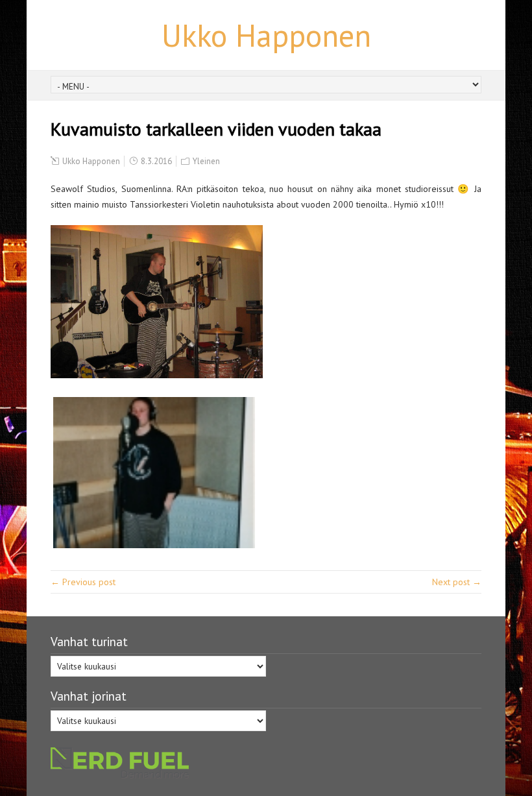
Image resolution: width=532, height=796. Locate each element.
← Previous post (83, 582)
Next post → (456, 582)
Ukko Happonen (266, 35)
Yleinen (206, 161)
